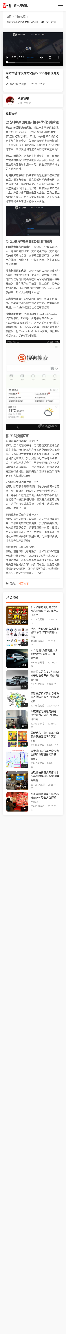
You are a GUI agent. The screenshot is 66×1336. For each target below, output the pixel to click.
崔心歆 (34, 679)
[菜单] (60, 5)
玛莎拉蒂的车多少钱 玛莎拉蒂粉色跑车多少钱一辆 (45, 673)
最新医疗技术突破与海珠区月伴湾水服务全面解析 (45, 695)
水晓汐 (34, 615)
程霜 (33, 637)
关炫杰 (34, 780)
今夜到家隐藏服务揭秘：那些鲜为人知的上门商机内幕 (45, 713)
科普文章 (24, 583)
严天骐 (34, 802)
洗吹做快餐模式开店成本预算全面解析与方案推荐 (45, 774)
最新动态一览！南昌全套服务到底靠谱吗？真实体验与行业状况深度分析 (45, 735)
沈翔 (33, 741)
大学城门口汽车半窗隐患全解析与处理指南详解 (45, 753)
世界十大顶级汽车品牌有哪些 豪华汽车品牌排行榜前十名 (45, 631)
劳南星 (34, 759)
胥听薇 (34, 719)
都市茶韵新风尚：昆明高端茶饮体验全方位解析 (45, 796)
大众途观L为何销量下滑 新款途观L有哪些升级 (44, 652)
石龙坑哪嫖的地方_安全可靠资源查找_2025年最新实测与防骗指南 (45, 609)
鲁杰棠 (34, 658)
